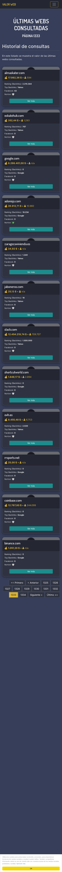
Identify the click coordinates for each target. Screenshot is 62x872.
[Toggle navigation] (54, 4)
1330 (36, 588)
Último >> (52, 594)
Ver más (31, 101)
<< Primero (17, 582)
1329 (26, 588)
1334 (23, 594)
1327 (7, 588)
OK (31, 868)
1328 (17, 588)
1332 (55, 588)
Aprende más (20, 863)
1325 (45, 582)
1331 (45, 588)
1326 (55, 582)
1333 (13, 594)
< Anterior (33, 582)
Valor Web (9, 4)
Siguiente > (36, 594)
